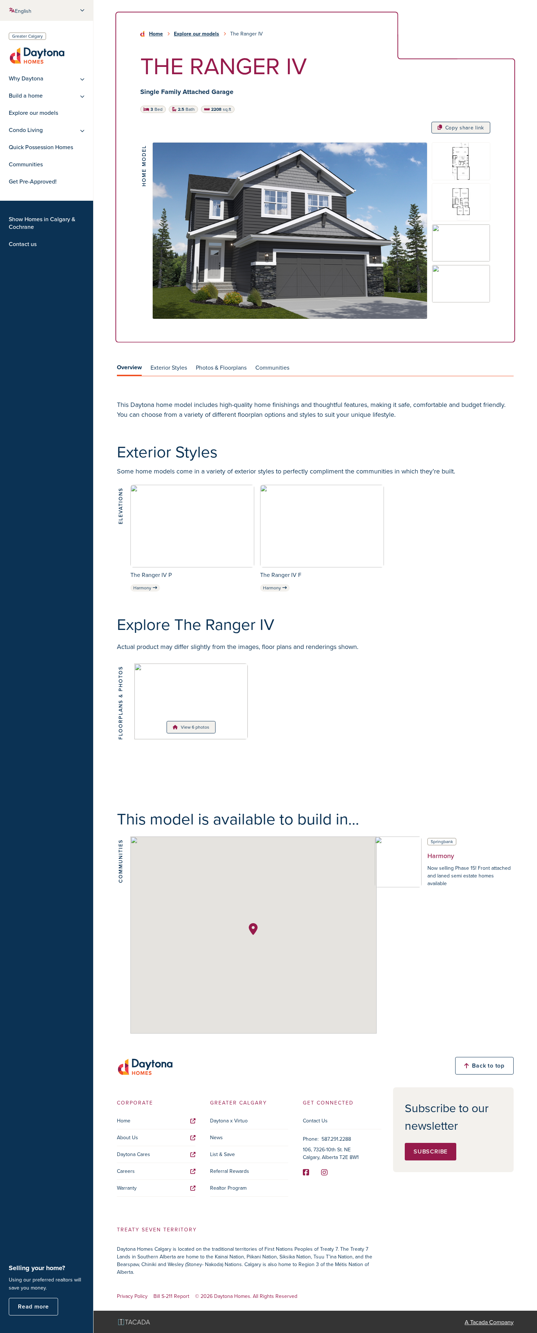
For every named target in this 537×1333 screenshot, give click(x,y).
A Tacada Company (489, 1322)
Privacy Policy (132, 1296)
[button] (253, 929)
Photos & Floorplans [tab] (221, 367)
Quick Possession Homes (41, 147)
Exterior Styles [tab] (169, 367)
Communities (26, 164)
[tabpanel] (315, 409)
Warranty (127, 1188)
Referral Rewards (229, 1171)
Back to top (488, 1065)
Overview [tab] (129, 367)
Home (156, 33)
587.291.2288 (336, 1139)
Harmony (142, 588)
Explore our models (33, 113)
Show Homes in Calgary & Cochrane (42, 223)
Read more (33, 1306)
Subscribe (431, 1151)
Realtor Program (228, 1188)
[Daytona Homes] (36, 55)
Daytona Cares (133, 1154)
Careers (126, 1171)
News (216, 1137)
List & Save (222, 1154)
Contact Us (315, 1120)
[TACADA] (134, 1322)
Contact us (23, 244)
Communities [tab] (272, 367)
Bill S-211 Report (171, 1296)
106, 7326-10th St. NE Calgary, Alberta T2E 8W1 (331, 1153)
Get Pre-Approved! (33, 181)
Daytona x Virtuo (229, 1120)
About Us (127, 1137)
